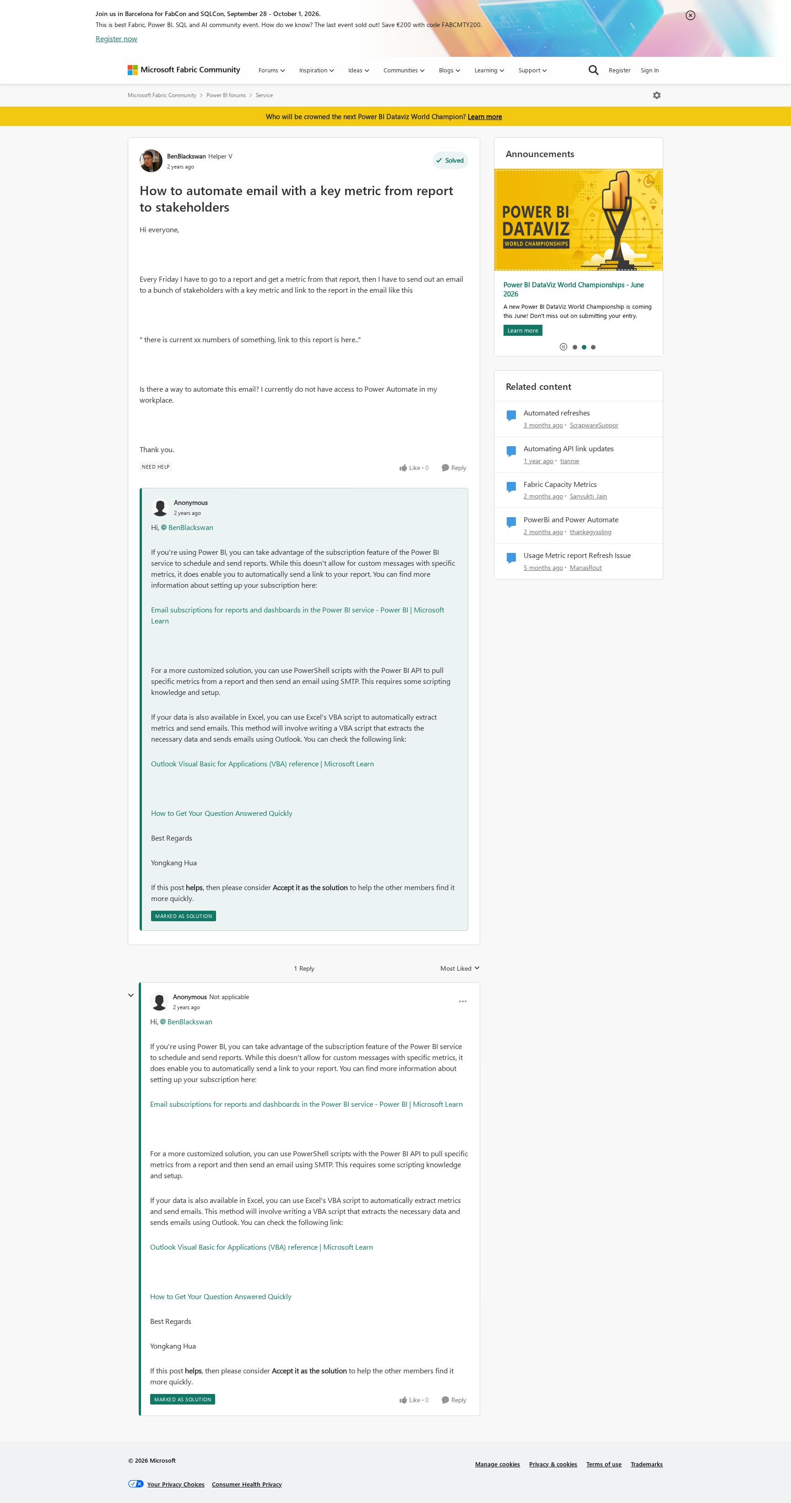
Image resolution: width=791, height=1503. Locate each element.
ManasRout (586, 567)
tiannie (569, 460)
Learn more (485, 116)
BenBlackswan (186, 156)
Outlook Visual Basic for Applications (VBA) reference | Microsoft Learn (262, 763)
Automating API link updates (569, 448)
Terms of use (604, 1464)
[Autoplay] (563, 346)
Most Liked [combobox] (460, 968)
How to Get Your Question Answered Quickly (222, 813)
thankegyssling (591, 531)
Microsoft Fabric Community (162, 95)
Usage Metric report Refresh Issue (577, 555)
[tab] (574, 346)
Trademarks (647, 1464)
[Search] (593, 70)
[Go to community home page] (184, 70)
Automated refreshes (557, 412)
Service (264, 95)
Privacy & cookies (553, 1464)
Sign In (650, 70)
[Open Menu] (656, 95)
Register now (116, 38)
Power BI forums (226, 95)
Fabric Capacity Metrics (560, 484)
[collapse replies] (130, 995)
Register (620, 70)
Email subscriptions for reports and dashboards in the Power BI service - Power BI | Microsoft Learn (306, 1104)
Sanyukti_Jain (588, 496)
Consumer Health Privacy (247, 1484)
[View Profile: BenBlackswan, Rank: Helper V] (151, 160)
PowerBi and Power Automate (571, 519)
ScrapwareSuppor (594, 425)
